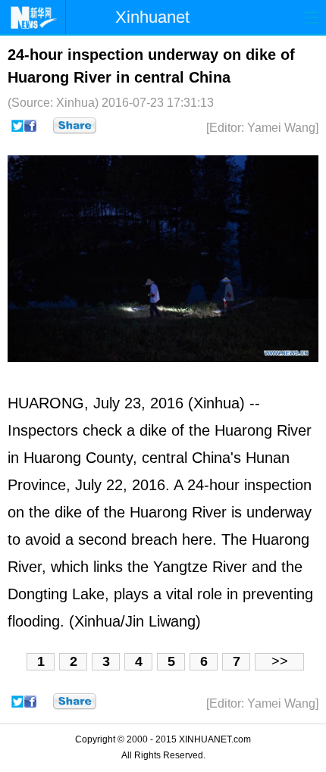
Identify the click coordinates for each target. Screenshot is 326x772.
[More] (74, 125)
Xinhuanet (152, 17)
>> (279, 661)
